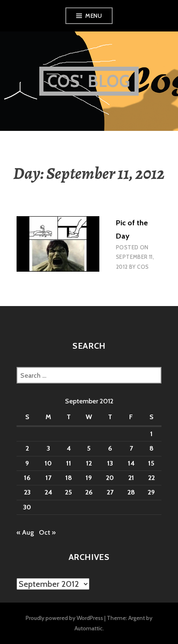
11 (68, 463)
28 (131, 492)
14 (131, 463)
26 (89, 492)
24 (48, 492)
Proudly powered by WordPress (64, 618)
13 (110, 463)
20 (110, 478)
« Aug (25, 532)
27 (110, 492)
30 (27, 507)
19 (89, 478)
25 (68, 492)
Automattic (89, 628)
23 (27, 492)
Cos (143, 266)
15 (151, 463)
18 (68, 478)
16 (27, 478)
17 (48, 478)
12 (89, 463)
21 (131, 478)
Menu (93, 15)
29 (151, 492)
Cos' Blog (89, 81)
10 (48, 463)
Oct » (47, 532)
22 (151, 478)
